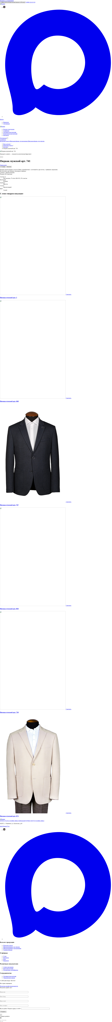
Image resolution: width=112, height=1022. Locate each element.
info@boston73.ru (4, 826)
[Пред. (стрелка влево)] (0, 1021)
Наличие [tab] (9, 166)
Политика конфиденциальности (9, 986)
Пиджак (5, 147)
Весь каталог (6, 144)
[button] (1, 1018)
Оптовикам (6, 123)
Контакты (6, 135)
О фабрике (6, 130)
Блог (4, 959)
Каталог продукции (8, 129)
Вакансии (6, 122)
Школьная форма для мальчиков (19, 141)
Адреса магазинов (8, 967)
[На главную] (2, 4)
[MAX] (57, 116)
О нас (4, 956)
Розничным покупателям (10, 133)
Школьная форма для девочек (36, 141)
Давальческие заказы (9, 978)
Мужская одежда (5, 141)
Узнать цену (3, 165)
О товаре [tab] (3, 166)
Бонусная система (8, 968)
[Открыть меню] (7, 138)
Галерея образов (7, 950)
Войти (2, 119)
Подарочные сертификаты (10, 970)
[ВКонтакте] (4, 7)
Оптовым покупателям (9, 132)
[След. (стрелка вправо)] (2, 1021)
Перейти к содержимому (7, 0)
